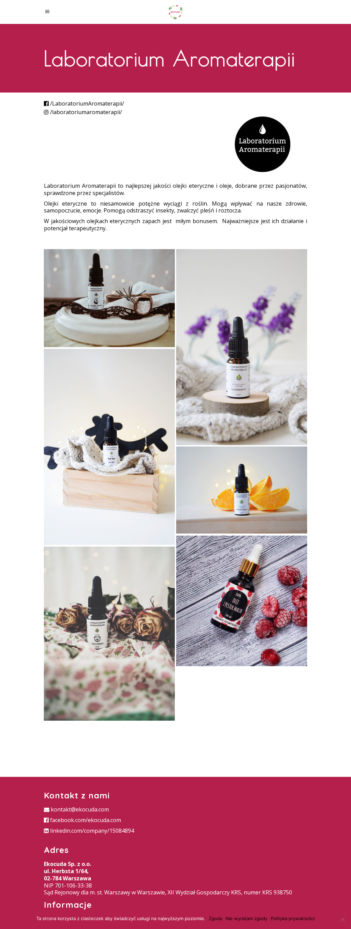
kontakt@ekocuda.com (79, 809)
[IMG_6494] (109, 298)
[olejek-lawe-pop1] (241, 347)
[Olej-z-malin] (241, 601)
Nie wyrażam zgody (246, 918)
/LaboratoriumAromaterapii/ (86, 103)
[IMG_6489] (109, 634)
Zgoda (215, 918)
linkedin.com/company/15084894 (91, 830)
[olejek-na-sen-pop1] (109, 447)
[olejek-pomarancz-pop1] (241, 490)
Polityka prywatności (293, 918)
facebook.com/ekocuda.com (85, 820)
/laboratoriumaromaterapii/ (85, 112)
